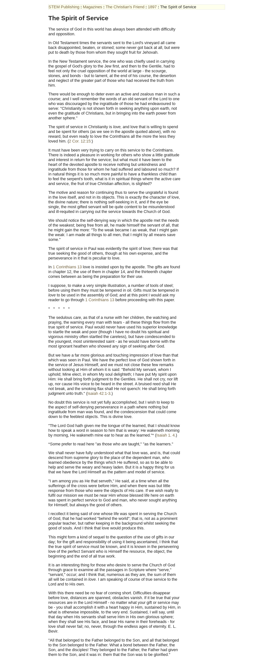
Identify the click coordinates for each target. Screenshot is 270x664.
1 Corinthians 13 (67, 267)
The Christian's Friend (125, 7)
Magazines (92, 7)
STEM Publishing (63, 7)
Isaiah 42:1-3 (98, 393)
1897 (152, 7)
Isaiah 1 (163, 435)
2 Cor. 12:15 (80, 141)
